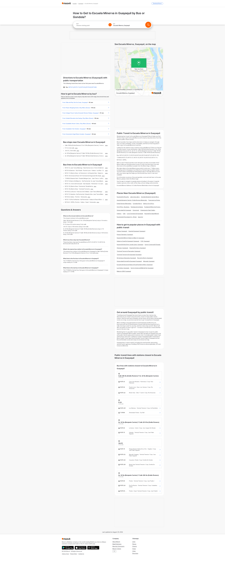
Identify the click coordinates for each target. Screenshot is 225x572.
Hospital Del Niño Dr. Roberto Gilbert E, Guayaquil (130, 238)
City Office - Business (123, 207)
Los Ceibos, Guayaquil (123, 268)
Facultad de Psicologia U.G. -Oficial (126, 217)
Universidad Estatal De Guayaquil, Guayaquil (129, 261)
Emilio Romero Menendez (124, 203)
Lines (133, 541)
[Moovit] (66, 3)
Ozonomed (136, 210)
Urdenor (119, 213)
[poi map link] (139, 71)
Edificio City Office (148, 203)
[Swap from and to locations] (110, 24)
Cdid (124, 213)
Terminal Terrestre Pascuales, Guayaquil (128, 251)
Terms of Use (65, 553)
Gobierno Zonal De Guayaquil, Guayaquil (128, 241)
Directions (135, 553)
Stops (134, 548)
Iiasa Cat (140, 217)
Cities (134, 551)
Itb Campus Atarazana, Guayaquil (126, 258)
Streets (134, 546)
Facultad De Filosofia (123, 197)
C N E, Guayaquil (145, 241)
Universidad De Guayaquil (124, 210)
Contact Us (81, 553)
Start (77, 23)
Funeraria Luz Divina (154, 200)
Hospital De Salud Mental (151, 213)
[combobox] (91, 25)
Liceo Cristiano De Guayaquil (135, 213)
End (114, 23)
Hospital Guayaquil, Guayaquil (136, 231)
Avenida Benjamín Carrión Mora (150, 197)
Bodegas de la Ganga (137, 207)
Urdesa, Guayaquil (122, 231)
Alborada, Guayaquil (148, 261)
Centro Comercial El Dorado (152, 244)
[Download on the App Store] (80, 547)
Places (134, 544)
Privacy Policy (73, 553)
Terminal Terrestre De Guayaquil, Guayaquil (129, 254)
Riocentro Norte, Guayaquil (144, 258)
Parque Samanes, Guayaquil (125, 234)
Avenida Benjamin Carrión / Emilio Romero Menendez (132, 200)
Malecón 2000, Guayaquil (124, 271)
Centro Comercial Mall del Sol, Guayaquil (142, 268)
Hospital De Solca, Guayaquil (137, 248)
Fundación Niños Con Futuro (152, 207)
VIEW (106, 145)
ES (114, 551)
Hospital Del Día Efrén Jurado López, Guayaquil (130, 244)
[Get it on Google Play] (68, 547)
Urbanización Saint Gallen (147, 210)
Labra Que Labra (134, 197)
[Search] (148, 25)
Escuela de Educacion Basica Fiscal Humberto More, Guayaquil (134, 264)
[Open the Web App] (93, 547)
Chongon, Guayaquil (122, 248)
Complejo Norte (137, 203)
